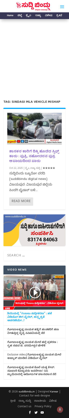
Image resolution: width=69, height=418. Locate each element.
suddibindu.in (27, 392)
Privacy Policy (42, 407)
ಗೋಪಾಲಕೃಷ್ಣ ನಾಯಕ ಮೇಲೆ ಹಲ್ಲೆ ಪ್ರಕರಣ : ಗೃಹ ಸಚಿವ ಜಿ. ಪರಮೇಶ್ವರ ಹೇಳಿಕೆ (32, 344)
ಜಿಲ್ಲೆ (19, 16)
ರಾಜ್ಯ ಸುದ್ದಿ (35, 168)
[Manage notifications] (60, 409)
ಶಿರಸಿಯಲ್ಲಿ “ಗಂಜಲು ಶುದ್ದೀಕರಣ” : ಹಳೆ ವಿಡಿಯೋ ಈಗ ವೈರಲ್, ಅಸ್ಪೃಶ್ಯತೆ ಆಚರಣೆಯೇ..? (29, 317)
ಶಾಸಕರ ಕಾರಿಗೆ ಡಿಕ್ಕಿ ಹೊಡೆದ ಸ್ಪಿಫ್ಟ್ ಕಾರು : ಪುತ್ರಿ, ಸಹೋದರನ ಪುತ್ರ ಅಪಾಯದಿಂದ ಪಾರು (34, 156)
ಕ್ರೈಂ (28, 16)
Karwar (54, 392)
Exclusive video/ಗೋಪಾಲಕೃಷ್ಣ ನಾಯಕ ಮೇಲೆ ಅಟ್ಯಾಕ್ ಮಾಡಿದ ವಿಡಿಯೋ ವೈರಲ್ (34, 357)
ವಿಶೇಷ (48, 16)
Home (10, 16)
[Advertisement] (34, 55)
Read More (21, 201)
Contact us (24, 407)
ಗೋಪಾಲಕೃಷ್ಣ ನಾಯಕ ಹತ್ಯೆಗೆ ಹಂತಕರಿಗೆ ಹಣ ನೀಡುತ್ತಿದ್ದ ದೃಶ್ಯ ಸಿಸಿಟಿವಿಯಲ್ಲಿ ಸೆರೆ (33, 331)
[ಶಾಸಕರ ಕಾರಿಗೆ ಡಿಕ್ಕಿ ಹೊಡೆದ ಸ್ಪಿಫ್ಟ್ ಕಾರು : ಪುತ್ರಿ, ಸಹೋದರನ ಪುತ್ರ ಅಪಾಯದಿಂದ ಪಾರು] (34, 129)
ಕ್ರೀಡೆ (59, 16)
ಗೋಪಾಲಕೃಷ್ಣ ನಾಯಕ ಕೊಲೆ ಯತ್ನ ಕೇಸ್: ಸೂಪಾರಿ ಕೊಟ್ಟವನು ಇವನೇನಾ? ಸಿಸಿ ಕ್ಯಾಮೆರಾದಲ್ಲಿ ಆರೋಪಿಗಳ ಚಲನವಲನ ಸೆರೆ (31, 371)
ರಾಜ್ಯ (38, 16)
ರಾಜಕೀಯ (40, 401)
